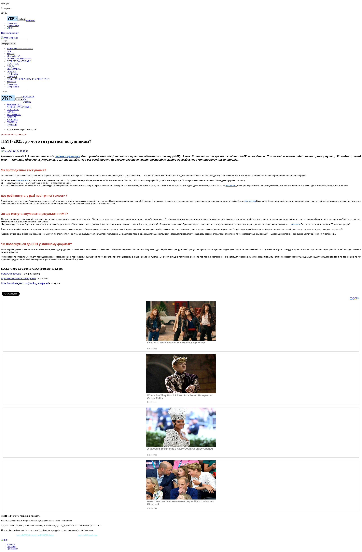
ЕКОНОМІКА (14, 69)
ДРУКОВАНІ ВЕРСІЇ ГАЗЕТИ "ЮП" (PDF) (28, 79)
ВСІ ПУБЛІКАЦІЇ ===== (19, 58)
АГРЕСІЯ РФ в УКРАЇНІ (19, 61)
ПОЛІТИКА (13, 64)
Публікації (12, 125)
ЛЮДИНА (12, 76)
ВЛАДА (11, 66)
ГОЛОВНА (28, 97)
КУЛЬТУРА (12, 74)
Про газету (12, 23)
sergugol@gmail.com (87, 535)
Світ (9, 51)
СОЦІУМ (11, 71)
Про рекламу (13, 25)
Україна (10, 53)
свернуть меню (8, 43)
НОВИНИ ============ (20, 48)
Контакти (30, 20)
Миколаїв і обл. (14, 56)
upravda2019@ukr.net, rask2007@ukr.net (35, 535)
